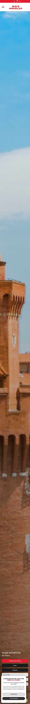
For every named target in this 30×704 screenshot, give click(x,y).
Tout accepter (14, 698)
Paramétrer (13, 694)
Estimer (15, 670)
